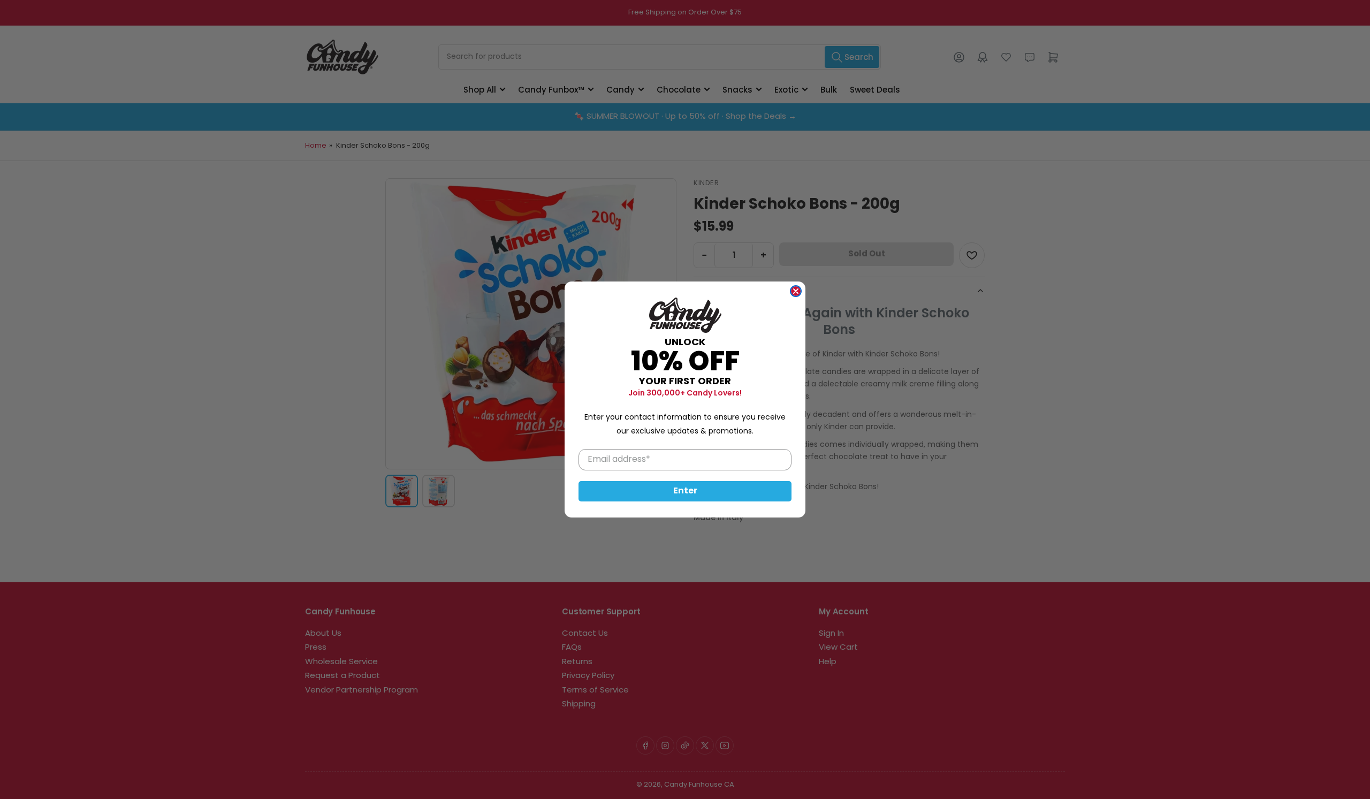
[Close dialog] (795, 291)
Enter (685, 491)
